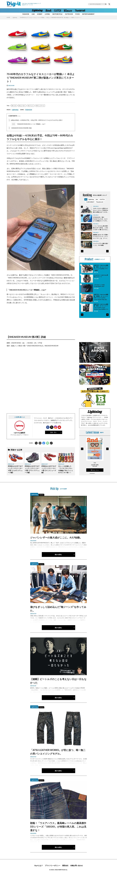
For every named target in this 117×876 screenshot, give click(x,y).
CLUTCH (102, 199)
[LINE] (47, 443)
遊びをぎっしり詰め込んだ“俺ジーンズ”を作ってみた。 (58, 608)
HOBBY (39, 14)
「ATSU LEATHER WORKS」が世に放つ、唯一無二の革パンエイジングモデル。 (57, 751)
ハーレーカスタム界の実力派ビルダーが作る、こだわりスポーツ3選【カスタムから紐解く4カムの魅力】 (100, 227)
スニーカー (22, 105)
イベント (31, 105)
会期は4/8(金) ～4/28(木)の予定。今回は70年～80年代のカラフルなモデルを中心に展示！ (36, 120)
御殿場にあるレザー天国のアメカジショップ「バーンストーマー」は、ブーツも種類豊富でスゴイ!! (100, 236)
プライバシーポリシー (52, 865)
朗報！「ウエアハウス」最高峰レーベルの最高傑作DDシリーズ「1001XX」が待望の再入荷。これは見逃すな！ (58, 827)
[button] (82, 251)
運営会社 (65, 865)
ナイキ (14, 105)
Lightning (15, 17)
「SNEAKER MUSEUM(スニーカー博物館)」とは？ (29, 124)
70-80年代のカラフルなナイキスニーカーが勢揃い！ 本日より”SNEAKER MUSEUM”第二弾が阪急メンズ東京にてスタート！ (51, 17)
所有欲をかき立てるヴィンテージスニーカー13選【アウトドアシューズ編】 (32, 469)
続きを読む (58, 554)
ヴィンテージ (40, 105)
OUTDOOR (69, 14)
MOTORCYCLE (57, 14)
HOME (8, 17)
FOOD (77, 14)
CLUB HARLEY (90, 202)
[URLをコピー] (51, 443)
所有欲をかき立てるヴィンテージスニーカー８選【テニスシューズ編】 (48, 469)
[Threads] (40, 443)
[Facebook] (43, 443)
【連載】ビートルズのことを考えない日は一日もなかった (58, 681)
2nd (97, 199)
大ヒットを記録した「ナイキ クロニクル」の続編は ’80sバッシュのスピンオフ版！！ (65, 469)
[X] (109, 4)
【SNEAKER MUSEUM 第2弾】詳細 (20, 128)
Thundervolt (99, 202)
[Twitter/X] (36, 443)
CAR (33, 14)
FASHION (25, 14)
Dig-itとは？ (38, 865)
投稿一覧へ (53, 432)
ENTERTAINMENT (88, 14)
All (86, 199)
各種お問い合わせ (76, 865)
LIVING (47, 14)
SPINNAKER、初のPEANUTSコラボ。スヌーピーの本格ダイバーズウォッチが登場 (100, 219)
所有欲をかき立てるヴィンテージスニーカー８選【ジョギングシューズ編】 (15, 469)
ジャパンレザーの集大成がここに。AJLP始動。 (100, 244)
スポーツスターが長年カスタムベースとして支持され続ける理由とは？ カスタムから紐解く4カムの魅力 (100, 210)
